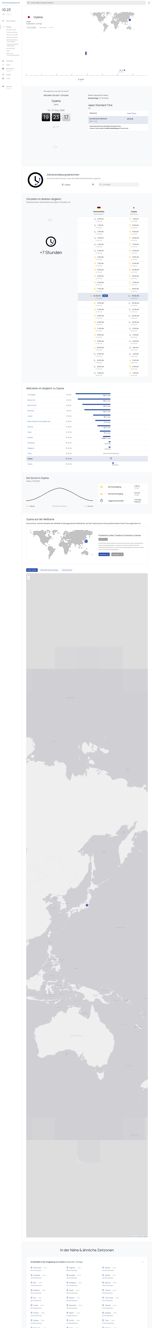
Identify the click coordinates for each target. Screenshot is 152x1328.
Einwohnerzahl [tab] (67, 570)
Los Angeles (32, 395)
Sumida (34, 1305)
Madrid (44, 421)
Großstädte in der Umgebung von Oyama (57, 1262)
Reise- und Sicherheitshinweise (12, 54)
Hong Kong (31, 443)
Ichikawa (35, 1313)
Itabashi (70, 1298)
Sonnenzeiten (10, 48)
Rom (49, 421)
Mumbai (30, 437)
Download (104, 554)
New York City (32, 405)
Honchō (70, 1320)
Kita (33, 1298)
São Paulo (31, 411)
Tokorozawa (107, 1298)
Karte (8, 51)
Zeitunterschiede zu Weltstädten (12, 45)
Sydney (30, 464)
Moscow (30, 427)
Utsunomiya (36, 1268)
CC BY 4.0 (103, 539)
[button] (11, 65)
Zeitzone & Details (12, 35)
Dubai (29, 432)
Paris (40, 421)
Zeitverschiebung (11, 32)
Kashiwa (106, 1275)
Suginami (70, 1268)
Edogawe (106, 1313)
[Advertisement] (79, 52)
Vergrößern (117, 554)
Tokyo (30, 453)
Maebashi (35, 1290)
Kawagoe (70, 1275)
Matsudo (106, 1283)
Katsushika (71, 1305)
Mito (33, 1283)
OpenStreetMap (138, 1236)
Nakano (70, 1313)
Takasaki (106, 1305)
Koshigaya (35, 1275)
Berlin (29, 421)
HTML (56, 127)
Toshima (106, 1290)
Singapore (31, 448)
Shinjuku (35, 1320)
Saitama (106, 1268)
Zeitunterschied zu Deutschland (12, 40)
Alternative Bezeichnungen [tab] (49, 570)
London (30, 416)
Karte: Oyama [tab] (32, 570)
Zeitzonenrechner (12, 37)
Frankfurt (35, 421)
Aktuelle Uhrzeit (11, 30)
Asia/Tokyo (131, 113)
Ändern (9, 14)
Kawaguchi (71, 1283)
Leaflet (131, 1236)
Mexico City (31, 400)
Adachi (69, 1290)
